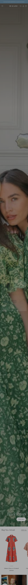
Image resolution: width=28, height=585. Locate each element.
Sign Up (14, 298)
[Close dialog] (25, 278)
